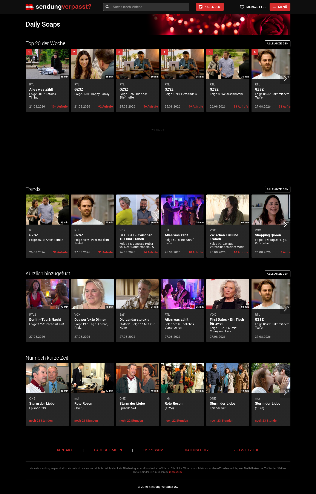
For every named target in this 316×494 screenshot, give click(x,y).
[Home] (59, 7)
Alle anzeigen (277, 43)
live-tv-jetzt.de (245, 450)
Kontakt (64, 450)
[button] (285, 79)
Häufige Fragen (108, 450)
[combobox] (150, 7)
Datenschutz (197, 450)
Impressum (153, 450)
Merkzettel (252, 6)
